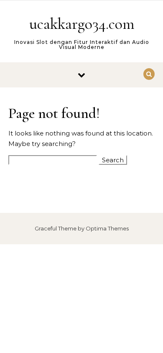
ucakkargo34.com (82, 23)
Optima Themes (107, 228)
